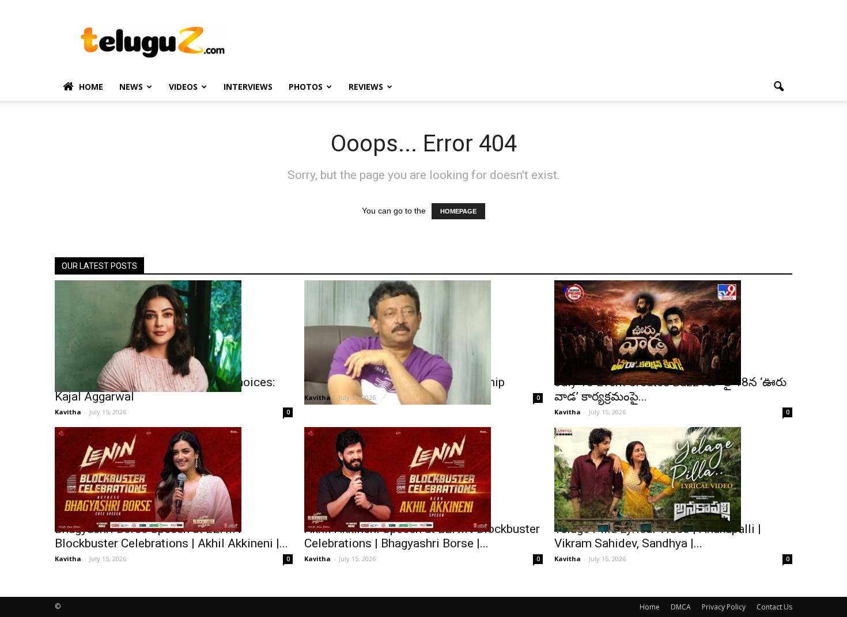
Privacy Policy (724, 607)
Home (91, 86)
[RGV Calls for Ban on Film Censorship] (423, 342)
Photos (306, 86)
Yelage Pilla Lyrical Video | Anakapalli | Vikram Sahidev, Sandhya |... (657, 536)
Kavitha (68, 411)
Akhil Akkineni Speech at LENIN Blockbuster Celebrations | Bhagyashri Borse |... (422, 536)
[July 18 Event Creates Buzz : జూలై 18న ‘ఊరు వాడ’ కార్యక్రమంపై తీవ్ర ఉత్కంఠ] (673, 332)
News (131, 86)
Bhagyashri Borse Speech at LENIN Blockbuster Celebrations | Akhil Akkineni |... (171, 536)
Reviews (366, 86)
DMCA (681, 607)
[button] (778, 87)
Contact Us (774, 607)
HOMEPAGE (458, 211)
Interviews (248, 86)
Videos (183, 86)
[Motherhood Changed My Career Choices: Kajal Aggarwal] (174, 336)
